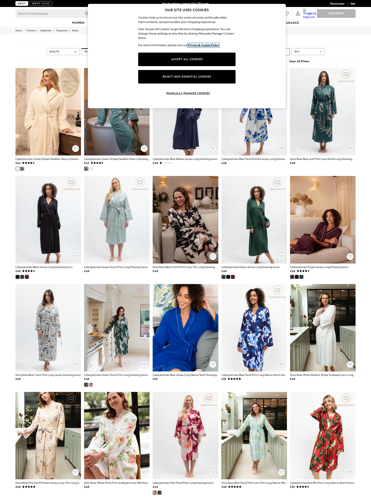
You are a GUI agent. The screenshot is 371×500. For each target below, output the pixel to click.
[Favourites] (286, 13)
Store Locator (337, 3)
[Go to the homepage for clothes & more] (21, 3)
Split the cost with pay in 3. (185, 3)
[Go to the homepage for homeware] (41, 3)
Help (353, 3)
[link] (298, 13)
